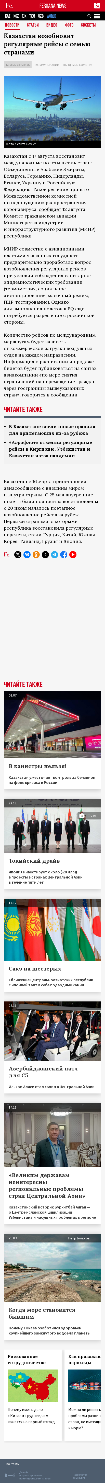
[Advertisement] (52, 623)
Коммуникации (47, 65)
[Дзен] (45, 554)
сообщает (50, 209)
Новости (12, 25)
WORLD (51, 16)
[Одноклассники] (36, 554)
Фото (69, 25)
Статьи (33, 25)
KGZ (16, 16)
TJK (24, 16)
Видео (51, 25)
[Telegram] (54, 554)
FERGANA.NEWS (53, 6)
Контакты (12, 1464)
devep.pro (79, 1477)
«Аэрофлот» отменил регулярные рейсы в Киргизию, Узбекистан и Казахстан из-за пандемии (50, 449)
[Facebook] (63, 554)
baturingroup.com (30, 1478)
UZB (41, 16)
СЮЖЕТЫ (88, 25)
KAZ (7, 16)
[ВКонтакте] (27, 554)
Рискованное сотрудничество (27, 1359)
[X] (17, 554)
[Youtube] (72, 554)
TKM (32, 16)
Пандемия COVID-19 (77, 65)
